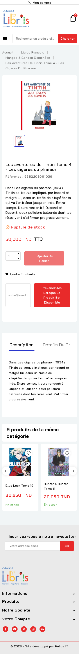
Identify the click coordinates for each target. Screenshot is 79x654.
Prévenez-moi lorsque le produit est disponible (52, 295)
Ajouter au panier (44, 258)
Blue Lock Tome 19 (19, 486)
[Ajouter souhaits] (28, 453)
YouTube (15, 629)
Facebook (5, 629)
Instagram (33, 629)
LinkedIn (42, 629)
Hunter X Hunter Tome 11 (56, 486)
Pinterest (24, 629)
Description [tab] (21, 344)
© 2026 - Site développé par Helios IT (40, 646)
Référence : (14, 177)
